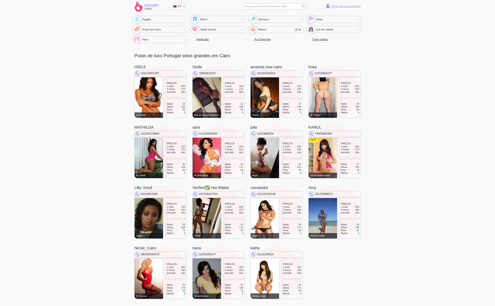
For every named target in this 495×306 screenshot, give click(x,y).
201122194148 (266, 194)
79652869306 (323, 133)
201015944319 (266, 73)
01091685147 (207, 254)
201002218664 (150, 133)
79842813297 (207, 73)
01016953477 (323, 73)
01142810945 (149, 194)
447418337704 (208, 194)
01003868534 (265, 133)
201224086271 (324, 194)
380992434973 (150, 254)
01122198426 (265, 254)
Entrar (346, 6)
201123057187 (150, 73)
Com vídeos (320, 39)
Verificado (202, 39)
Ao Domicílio (262, 39)
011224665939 (208, 133)
